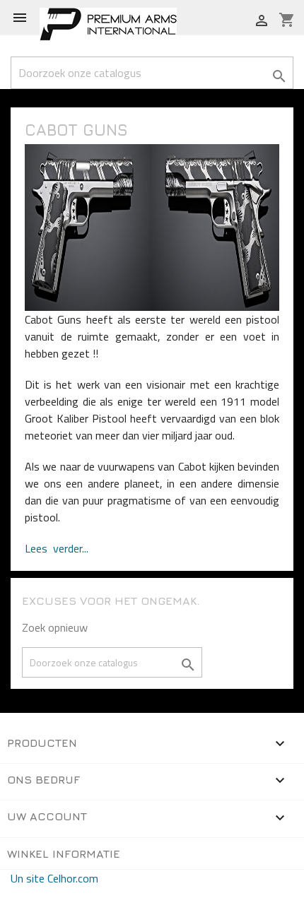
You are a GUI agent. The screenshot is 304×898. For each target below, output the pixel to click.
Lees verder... (56, 548)
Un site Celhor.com (54, 878)
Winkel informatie (63, 853)
